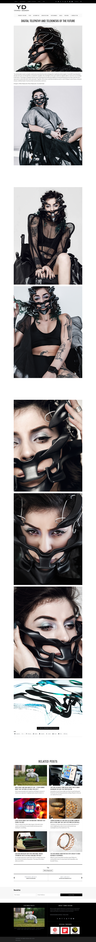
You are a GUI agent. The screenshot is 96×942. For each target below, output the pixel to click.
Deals (60, 15)
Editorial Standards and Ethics (56, 914)
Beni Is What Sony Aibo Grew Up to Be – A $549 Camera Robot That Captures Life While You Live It (29, 788)
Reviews (67, 15)
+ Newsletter (74, 15)
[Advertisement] (58, 8)
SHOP (39, 1)
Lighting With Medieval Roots (65, 877)
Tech (30, 15)
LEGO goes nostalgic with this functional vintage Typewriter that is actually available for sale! (29, 854)
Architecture (45, 15)
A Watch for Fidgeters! (31, 877)
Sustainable (54, 15)
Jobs (44, 1)
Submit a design (32, 1)
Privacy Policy (66, 914)
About (16, 1)
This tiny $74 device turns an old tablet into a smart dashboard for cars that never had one (65, 788)
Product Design (22, 15)
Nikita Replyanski (48, 870)
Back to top (18, 940)
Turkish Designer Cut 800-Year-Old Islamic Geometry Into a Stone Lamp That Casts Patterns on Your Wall (65, 821)
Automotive (36, 15)
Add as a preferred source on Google (49, 728)
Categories (22, 1)
